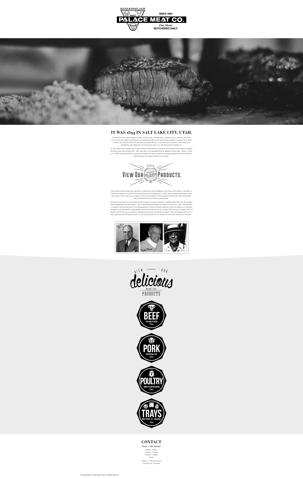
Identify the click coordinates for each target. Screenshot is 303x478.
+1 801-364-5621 (154, 446)
